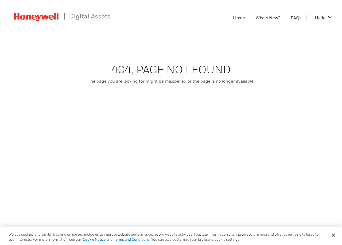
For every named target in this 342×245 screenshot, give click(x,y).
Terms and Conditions (132, 239)
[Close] (333, 235)
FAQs (298, 17)
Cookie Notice (94, 239)
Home (241, 17)
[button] (319, 17)
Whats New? (271, 17)
